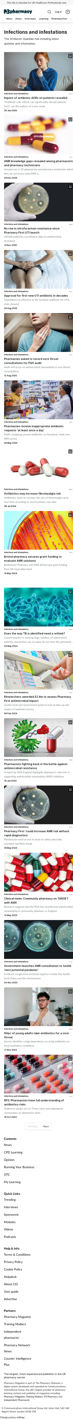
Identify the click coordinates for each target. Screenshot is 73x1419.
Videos (8, 1229)
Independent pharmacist (12, 1334)
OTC (7, 1174)
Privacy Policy (13, 1262)
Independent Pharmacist (16, 1399)
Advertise (10, 1299)
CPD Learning (13, 1152)
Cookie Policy (13, 1269)
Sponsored (11, 1214)
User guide (11, 1291)
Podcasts (10, 1237)
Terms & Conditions (17, 1254)
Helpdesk (10, 1277)
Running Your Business (19, 1167)
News (8, 1145)
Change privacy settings (12, 1417)
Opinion (9, 1160)
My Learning (12, 1182)
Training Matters (15, 1324)
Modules (10, 1222)
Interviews (11, 1207)
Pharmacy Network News (17, 1348)
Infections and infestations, (16, 93)
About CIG (11, 1284)
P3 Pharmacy (51, 1396)
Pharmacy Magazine (17, 1317)
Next (46, 1126)
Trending (10, 1199)
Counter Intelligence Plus (17, 1361)
